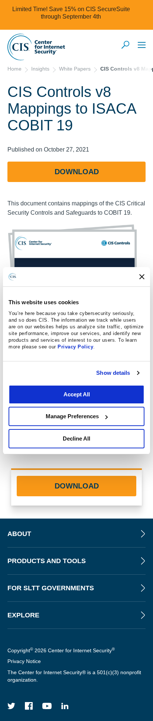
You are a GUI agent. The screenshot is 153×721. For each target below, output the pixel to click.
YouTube (47, 706)
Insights (40, 69)
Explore (23, 615)
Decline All (76, 438)
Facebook (29, 706)
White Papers (75, 69)
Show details (113, 373)
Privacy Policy (75, 347)
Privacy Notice (24, 661)
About (19, 533)
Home (14, 69)
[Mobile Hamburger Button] (142, 45)
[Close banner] (141, 276)
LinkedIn (65, 706)
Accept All (77, 394)
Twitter (11, 706)
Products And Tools (46, 561)
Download (77, 172)
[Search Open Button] (125, 45)
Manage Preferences (72, 416)
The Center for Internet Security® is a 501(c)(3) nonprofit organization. (74, 676)
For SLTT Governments (50, 588)
